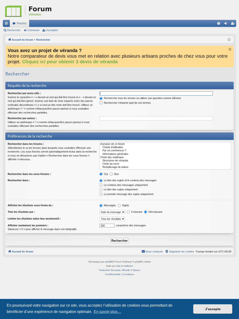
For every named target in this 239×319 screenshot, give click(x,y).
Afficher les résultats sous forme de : (30, 205)
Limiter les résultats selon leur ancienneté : (34, 218)
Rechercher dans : (19, 180)
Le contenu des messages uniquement (125, 185)
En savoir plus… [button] (107, 312)
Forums (21, 23)
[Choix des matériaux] (165, 157)
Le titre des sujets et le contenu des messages (130, 180)
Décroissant (155, 211)
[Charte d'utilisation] (165, 147)
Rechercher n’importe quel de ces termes (127, 102)
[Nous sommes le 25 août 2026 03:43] (229, 40)
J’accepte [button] (213, 309)
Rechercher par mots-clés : (24, 93)
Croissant (136, 211)
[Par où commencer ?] (165, 150)
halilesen (128, 266)
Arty (118, 266)
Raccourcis (7, 24)
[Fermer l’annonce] (229, 49)
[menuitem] (218, 23)
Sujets (125, 205)
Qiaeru (136, 270)
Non (116, 174)
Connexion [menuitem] (226, 24)
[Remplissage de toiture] (165, 167)
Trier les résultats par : (21, 211)
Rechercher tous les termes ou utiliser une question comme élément (142, 98)
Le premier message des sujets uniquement (128, 194)
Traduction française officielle (114, 270)
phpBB (108, 261)
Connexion (33, 30)
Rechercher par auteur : (22, 118)
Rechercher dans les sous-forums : (29, 174)
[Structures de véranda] (165, 160)
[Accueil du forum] (52, 10)
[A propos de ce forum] (165, 144)
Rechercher (14, 30)
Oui (105, 174)
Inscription (52, 30)
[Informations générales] (165, 154)
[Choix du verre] (165, 164)
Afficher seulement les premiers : (28, 225)
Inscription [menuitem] (233, 24)
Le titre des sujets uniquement (120, 189)
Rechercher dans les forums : (26, 143)
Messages (109, 205)
